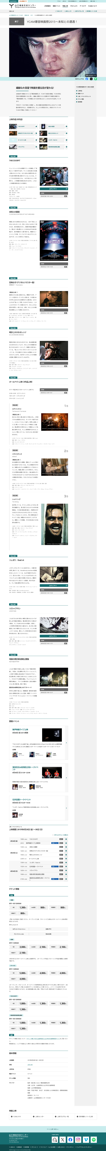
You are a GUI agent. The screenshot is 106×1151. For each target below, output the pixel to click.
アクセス (59, 1)
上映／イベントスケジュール (84, 96)
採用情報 (26, 1147)
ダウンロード (35, 1147)
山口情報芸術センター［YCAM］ (16, 15)
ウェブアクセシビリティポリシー (84, 1147)
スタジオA (30, 1065)
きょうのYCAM (13, 1)
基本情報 (80, 102)
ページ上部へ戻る (52, 1129)
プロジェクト (74, 6)
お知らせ (64, 1)
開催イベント (56, 6)
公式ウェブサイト (53, 189)
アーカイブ (83, 6)
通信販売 (19, 1147)
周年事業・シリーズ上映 (91, 11)
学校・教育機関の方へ (72, 1)
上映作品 (80, 91)
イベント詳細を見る (44, 839)
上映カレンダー (68, 11)
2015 (31, 15)
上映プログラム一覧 (79, 11)
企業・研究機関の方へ (83, 1)
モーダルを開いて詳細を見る (38, 743)
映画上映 (65, 6)
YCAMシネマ (59, 11)
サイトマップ (44, 1147)
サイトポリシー (70, 1147)
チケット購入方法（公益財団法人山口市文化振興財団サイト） (43, 1039)
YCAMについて (92, 6)
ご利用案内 (47, 6)
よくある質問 (52, 1147)
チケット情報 (81, 99)
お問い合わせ (61, 1147)
